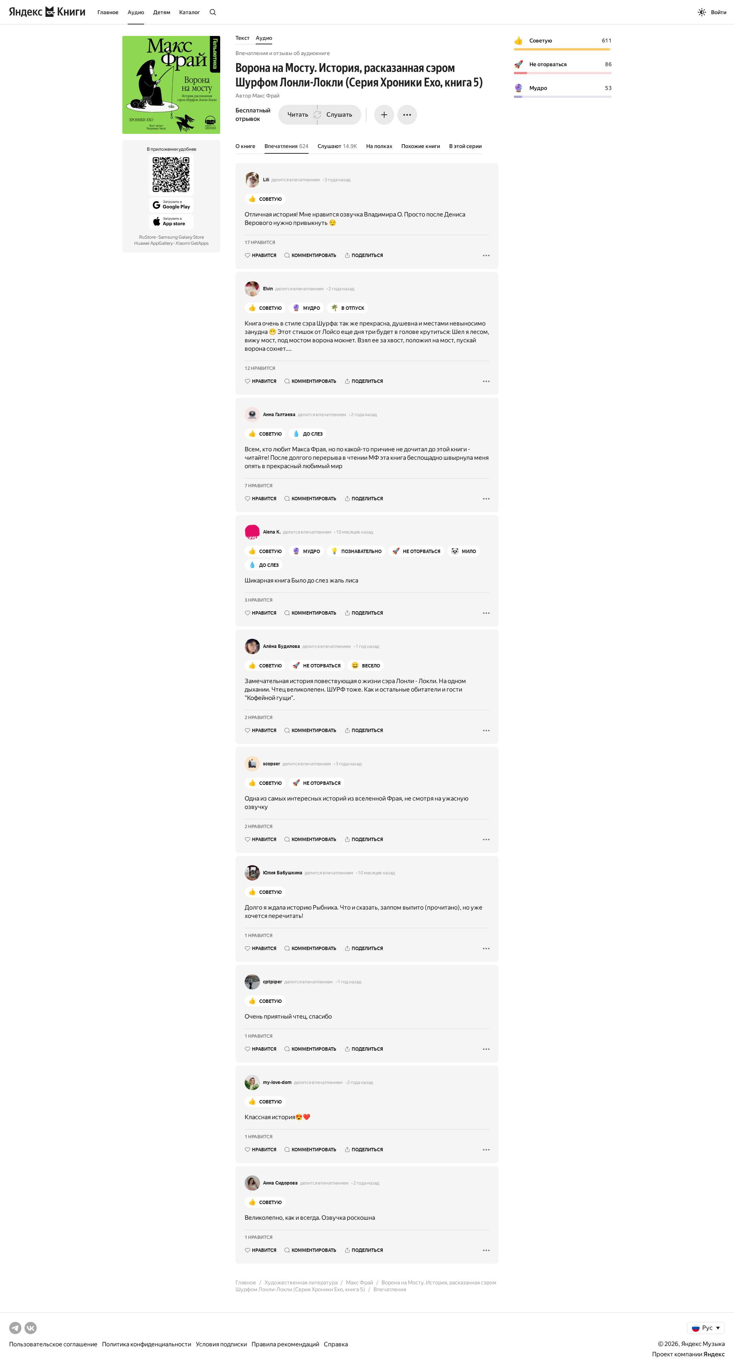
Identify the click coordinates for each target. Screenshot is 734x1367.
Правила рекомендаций (285, 1344)
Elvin (268, 288)
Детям (161, 12)
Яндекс (714, 1354)
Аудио (136, 12)
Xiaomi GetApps (192, 243)
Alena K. (272, 532)
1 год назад (367, 646)
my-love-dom (277, 1082)
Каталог (189, 12)
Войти (718, 12)
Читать (297, 114)
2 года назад (341, 288)
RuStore (147, 237)
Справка (336, 1344)
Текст (242, 38)
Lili (266, 179)
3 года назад (338, 179)
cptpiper (272, 982)
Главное (108, 12)
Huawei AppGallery (153, 243)
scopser (271, 763)
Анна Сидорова (280, 1183)
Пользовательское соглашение (53, 1344)
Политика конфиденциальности (146, 1344)
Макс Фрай (265, 96)
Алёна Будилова (281, 646)
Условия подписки (221, 1344)
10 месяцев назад (354, 532)
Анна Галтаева (279, 414)
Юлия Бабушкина (282, 873)
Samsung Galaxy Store (181, 237)
